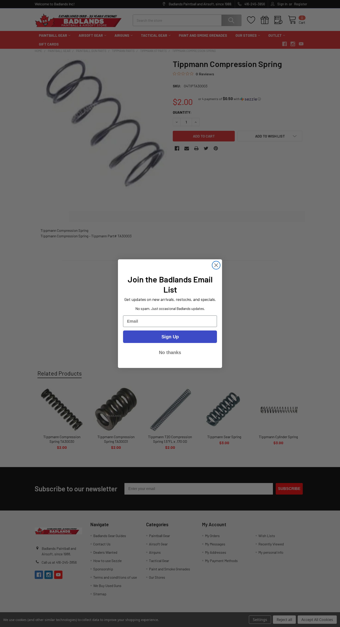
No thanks (170, 352)
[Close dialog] (216, 265)
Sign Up (170, 336)
